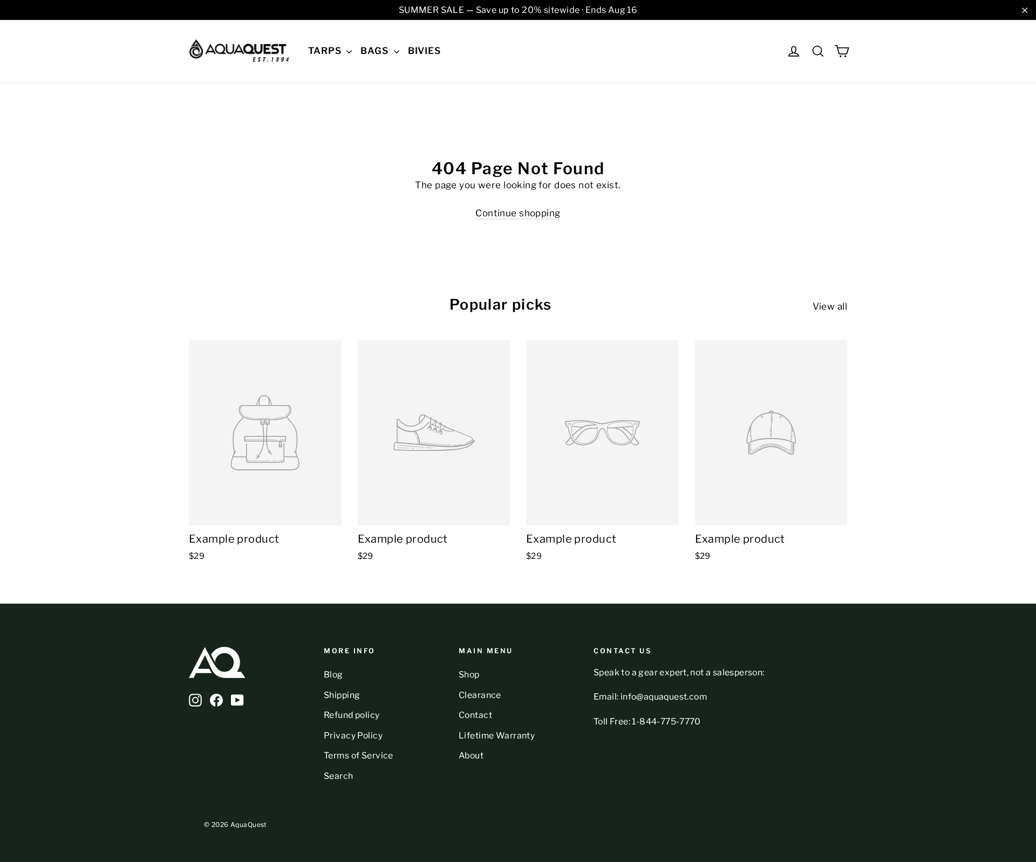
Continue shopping (517, 213)
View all (830, 306)
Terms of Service (358, 755)
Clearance (480, 695)
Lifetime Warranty (497, 735)
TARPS (326, 50)
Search (338, 776)
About (471, 755)
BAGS (375, 50)
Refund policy (352, 715)
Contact (475, 715)
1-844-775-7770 (666, 721)
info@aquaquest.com (664, 697)
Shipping (342, 695)
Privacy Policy (353, 735)
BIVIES (424, 50)
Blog (333, 674)
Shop (469, 674)
